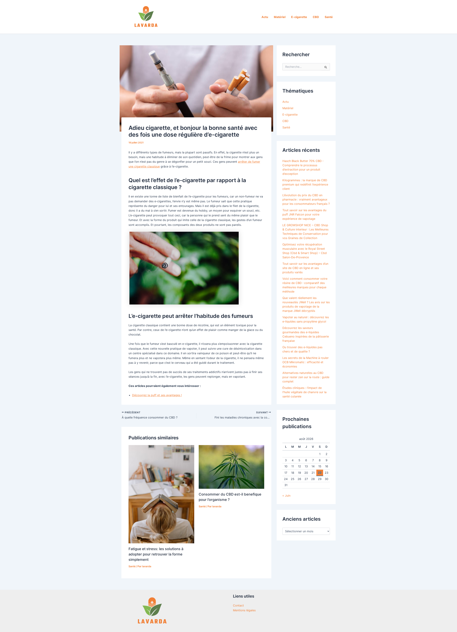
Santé (329, 17)
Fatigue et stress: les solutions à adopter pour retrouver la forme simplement (156, 554)
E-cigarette (299, 17)
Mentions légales (244, 610)
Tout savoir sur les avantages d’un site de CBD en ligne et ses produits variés (305, 268)
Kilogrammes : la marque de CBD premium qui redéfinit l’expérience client (305, 184)
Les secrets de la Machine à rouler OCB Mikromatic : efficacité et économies (305, 362)
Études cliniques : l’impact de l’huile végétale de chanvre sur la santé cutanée (304, 392)
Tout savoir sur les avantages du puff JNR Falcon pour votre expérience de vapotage (304, 214)
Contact (238, 605)
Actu (265, 17)
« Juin (286, 495)
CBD (316, 17)
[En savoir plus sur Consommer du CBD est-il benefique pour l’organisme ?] (231, 466)
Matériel (279, 17)
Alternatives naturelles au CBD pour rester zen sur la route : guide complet (305, 377)
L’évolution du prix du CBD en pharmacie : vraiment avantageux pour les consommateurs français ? (306, 199)
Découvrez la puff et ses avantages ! (157, 395)
